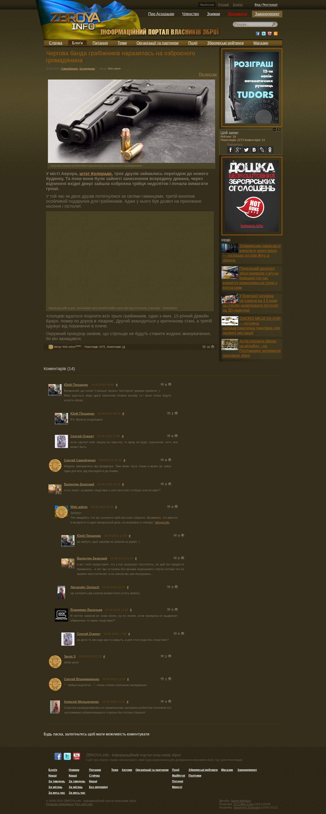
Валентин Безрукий (79, 484)
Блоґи (77, 43)
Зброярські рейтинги (225, 43)
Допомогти (237, 14)
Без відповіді (98, 787)
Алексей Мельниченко (81, 701)
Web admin (114, 68)
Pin (279, 129)
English (238, 4)
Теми (122, 43)
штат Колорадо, (96, 173)
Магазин (260, 43)
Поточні (177, 781)
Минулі (177, 787)
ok (269, 149)
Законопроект (267, 14)
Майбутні (178, 775)
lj (262, 149)
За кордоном (87, 68)
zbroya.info (162, 522)
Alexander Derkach (84, 587)
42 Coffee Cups (243, 804)
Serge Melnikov (241, 801)
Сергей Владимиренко (81, 679)
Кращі (52, 775)
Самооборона (69, 68)
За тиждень (56, 781)
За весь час (56, 792)
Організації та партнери (158, 43)
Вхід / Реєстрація (266, 4)
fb (230, 149)
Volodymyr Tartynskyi (247, 807)
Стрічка (55, 43)
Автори (127, 770)
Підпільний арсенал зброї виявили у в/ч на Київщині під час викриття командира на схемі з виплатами (251, 278)
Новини (74, 770)
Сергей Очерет (82, 436)
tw (246, 149)
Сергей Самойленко (80, 460)
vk (254, 149)
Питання (100, 43)
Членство (190, 14)
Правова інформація (60, 804)
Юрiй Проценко (76, 385)
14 (123, 346)
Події (192, 43)
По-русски (208, 74)
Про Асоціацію (161, 14)
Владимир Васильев (86, 610)
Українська (207, 4)
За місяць (55, 787)
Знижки (213, 14)
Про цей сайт (84, 804)
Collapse (274, 129)
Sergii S (70, 656)
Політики (195, 775)
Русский (223, 4)
